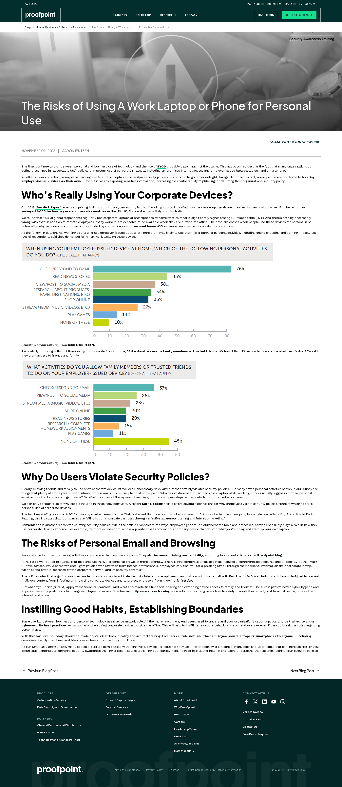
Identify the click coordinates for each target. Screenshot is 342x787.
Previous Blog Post (43, 670)
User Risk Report (48, 207)
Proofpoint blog (269, 555)
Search (33, 4)
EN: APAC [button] (305, 4)
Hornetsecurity (184, 750)
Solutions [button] (144, 15)
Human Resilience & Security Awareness (61, 27)
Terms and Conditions (126, 769)
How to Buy (181, 714)
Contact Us (250, 726)
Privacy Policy (154, 769)
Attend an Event (253, 719)
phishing (208, 181)
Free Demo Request (256, 734)
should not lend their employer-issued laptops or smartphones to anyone (235, 636)
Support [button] (272, 4)
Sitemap (174, 769)
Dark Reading (152, 504)
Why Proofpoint (184, 707)
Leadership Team (185, 729)
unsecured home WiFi (146, 226)
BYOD (161, 166)
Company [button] (191, 15)
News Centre (182, 736)
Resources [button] (168, 15)
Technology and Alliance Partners (58, 739)
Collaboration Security (51, 700)
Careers (179, 721)
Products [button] (120, 15)
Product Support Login (120, 700)
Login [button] (288, 4)
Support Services (117, 707)
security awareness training (148, 591)
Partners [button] (253, 4)
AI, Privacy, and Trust (187, 743)
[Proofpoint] (43, 15)
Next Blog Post (302, 670)
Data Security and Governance (57, 707)
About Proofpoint (185, 700)
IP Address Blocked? (119, 714)
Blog (28, 27)
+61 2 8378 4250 (253, 712)
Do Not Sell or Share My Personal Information (214, 769)
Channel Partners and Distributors (59, 725)
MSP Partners (46, 732)
